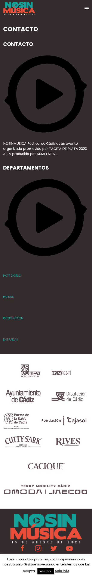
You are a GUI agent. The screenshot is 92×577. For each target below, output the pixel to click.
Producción (13, 318)
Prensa (8, 297)
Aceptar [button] (45, 571)
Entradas (10, 339)
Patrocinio (12, 275)
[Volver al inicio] (19, 8)
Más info (62, 571)
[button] (87, 8)
